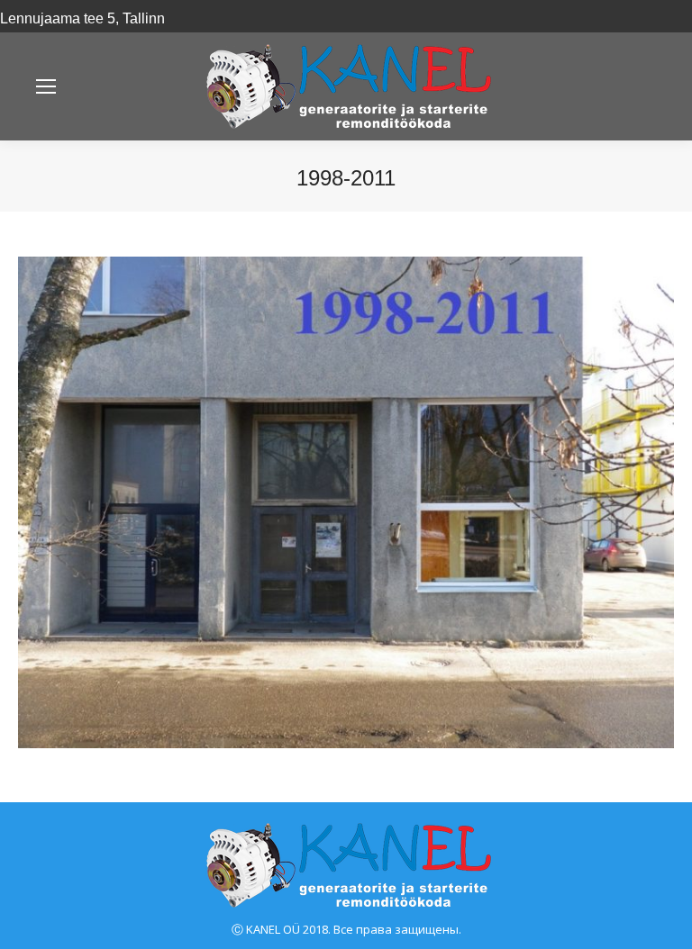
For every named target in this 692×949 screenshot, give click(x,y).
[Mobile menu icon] (46, 86)
